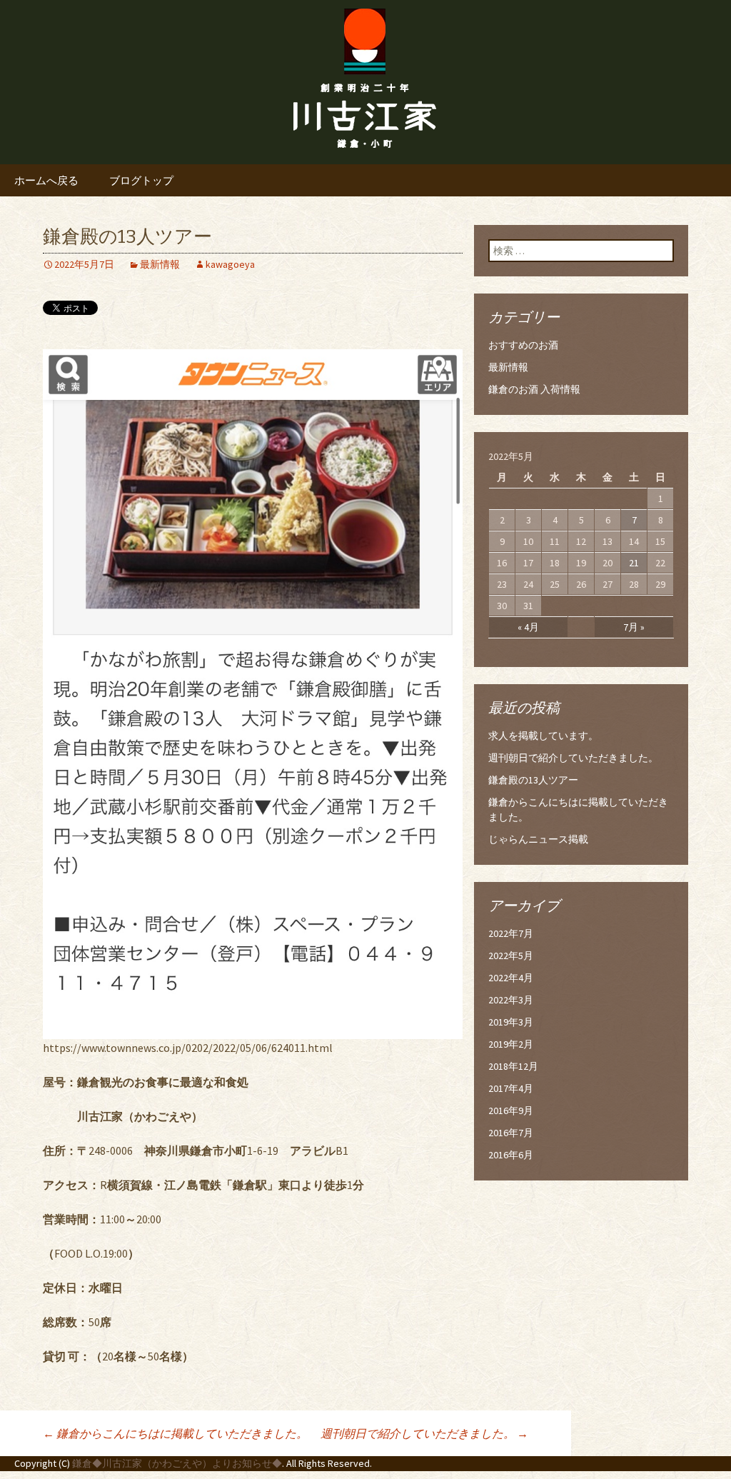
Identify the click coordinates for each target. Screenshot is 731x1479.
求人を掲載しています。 (543, 735)
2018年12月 (513, 1066)
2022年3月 (510, 999)
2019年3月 (510, 1022)
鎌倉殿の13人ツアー (533, 779)
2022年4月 (510, 977)
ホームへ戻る (46, 180)
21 (634, 562)
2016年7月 (510, 1132)
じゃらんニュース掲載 (538, 839)
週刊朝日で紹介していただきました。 (424, 1433)
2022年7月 (510, 933)
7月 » (634, 627)
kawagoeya (230, 264)
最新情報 (160, 264)
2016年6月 (510, 1154)
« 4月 (528, 627)
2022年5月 (510, 955)
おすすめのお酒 (523, 345)
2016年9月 (510, 1110)
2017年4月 (510, 1088)
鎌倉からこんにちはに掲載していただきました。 (175, 1433)
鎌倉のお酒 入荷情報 (534, 389)
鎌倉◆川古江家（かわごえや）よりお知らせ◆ (177, 1463)
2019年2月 (510, 1044)
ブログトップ (141, 180)
